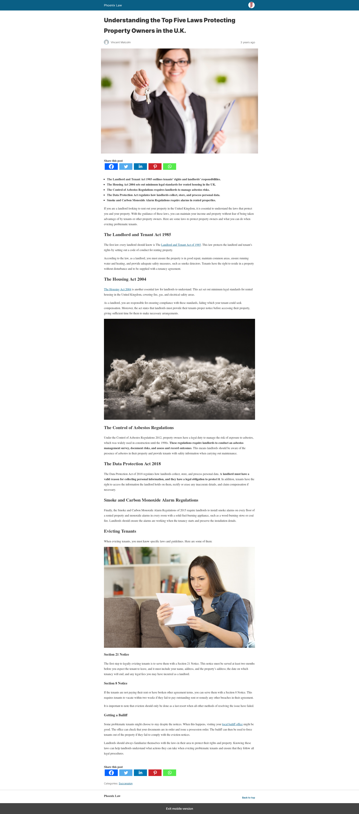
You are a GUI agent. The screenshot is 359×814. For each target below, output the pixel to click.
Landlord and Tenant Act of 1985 (181, 245)
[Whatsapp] (169, 169)
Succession (126, 783)
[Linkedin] (140, 169)
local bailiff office (232, 724)
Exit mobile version (179, 808)
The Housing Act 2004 (117, 289)
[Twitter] (126, 169)
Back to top (248, 797)
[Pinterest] (155, 169)
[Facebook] (111, 169)
